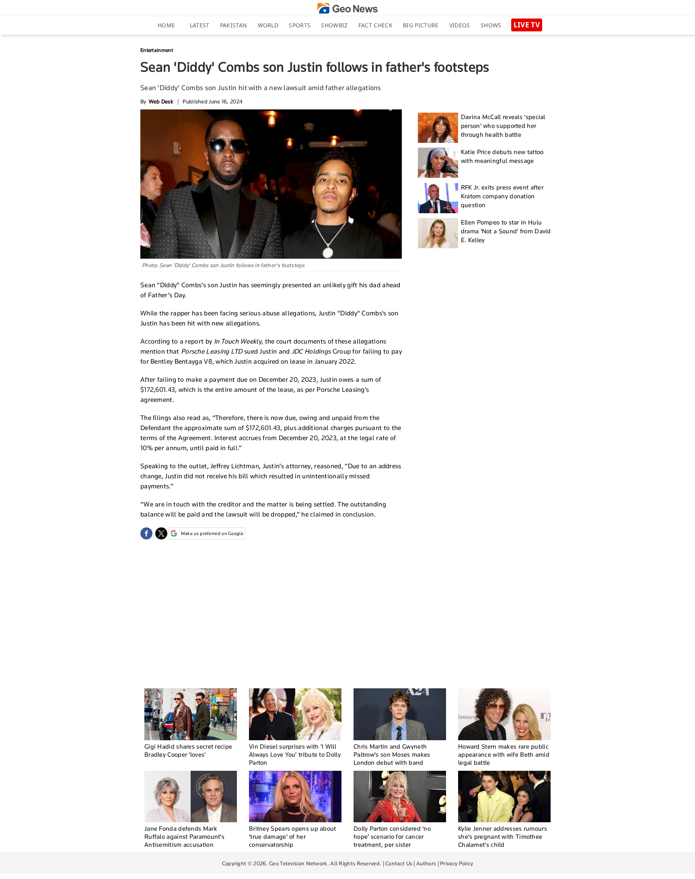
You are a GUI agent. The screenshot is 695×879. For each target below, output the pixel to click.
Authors (426, 863)
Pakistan (233, 25)
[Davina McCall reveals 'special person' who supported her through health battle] (438, 128)
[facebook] (146, 533)
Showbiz (334, 25)
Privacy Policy (456, 863)
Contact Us (398, 863)
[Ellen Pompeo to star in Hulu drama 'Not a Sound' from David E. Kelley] (438, 233)
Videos (459, 25)
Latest (200, 25)
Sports (299, 25)
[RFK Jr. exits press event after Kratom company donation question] (438, 198)
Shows (491, 25)
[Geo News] (347, 8)
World (268, 25)
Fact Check (375, 25)
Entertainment (156, 50)
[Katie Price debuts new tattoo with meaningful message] (438, 163)
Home (166, 25)
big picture (420, 25)
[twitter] (161, 533)
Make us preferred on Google (212, 533)
